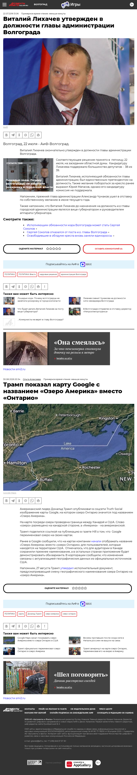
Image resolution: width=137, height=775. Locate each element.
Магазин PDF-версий (35, 713)
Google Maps (9, 493)
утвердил (67, 568)
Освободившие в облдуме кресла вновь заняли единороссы (69, 235)
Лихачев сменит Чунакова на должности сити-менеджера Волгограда (104, 299)
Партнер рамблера (53, 763)
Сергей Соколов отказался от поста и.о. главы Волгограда (67, 232)
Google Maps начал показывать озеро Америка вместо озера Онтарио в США (38, 639)
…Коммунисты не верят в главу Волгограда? (41, 319)
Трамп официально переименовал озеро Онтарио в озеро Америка (39, 649)
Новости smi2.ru (14, 369)
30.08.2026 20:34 (11, 379)
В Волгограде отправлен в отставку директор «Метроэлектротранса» (107, 310)
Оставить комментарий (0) (108, 249)
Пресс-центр (105, 709)
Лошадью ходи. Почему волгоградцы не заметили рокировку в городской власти (39, 299)
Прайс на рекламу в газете (53, 709)
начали (96, 541)
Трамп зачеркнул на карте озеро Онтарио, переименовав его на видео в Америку (105, 649)
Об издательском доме (83, 709)
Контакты (30, 709)
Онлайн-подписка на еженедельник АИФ (71, 713)
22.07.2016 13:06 (11, 13)
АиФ (5, 127)
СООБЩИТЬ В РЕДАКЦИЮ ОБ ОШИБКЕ (115, 713)
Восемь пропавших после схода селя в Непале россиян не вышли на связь (103, 639)
